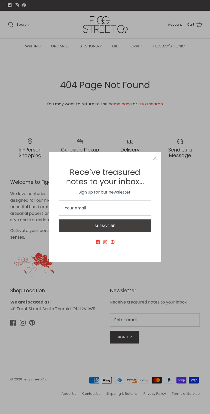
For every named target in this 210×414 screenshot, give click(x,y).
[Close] (155, 158)
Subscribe (105, 225)
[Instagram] (105, 242)
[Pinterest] (112, 242)
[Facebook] (98, 242)
